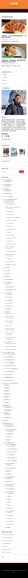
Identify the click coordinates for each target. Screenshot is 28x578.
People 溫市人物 (7, 374)
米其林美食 (5, 413)
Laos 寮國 (6, 276)
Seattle (8, 339)
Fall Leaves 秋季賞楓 (8, 362)
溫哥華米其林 (7, 417)
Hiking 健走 (8, 508)
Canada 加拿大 (7, 201)
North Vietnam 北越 (10, 346)
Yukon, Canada (9, 261)
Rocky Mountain (10, 204)
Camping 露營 (9, 485)
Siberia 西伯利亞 (9, 286)
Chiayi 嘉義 (8, 294)
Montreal (9, 255)
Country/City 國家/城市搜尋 (8, 199)
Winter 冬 (9, 524)
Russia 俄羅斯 (7, 282)
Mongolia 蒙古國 (7, 279)
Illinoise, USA (8, 321)
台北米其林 (6, 414)
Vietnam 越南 (7, 342)
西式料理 (8, 474)
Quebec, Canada (9, 254)
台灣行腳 (8, 309)
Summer (9, 518)
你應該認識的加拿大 (8, 377)
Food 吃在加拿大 (7, 442)
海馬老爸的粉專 (5, 161)
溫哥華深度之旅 (7, 193)
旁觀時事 (6, 390)
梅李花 (8, 499)
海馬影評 (6, 399)
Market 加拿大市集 (8, 476)
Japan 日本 (6, 270)
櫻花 (8, 505)
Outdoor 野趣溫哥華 (8, 371)
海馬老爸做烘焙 (7, 407)
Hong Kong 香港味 (11, 448)
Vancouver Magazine (7, 537)
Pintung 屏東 (8, 300)
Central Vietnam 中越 (10, 343)
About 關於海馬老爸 (7, 180)
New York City (10, 330)
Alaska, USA (8, 313)
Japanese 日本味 (10, 451)
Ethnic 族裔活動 (9, 488)
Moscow (8, 283)
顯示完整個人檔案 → (6, 139)
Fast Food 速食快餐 (10, 468)
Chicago (9, 322)
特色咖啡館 (9, 431)
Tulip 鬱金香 (9, 493)
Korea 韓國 (6, 273)
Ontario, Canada (9, 246)
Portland (9, 334)
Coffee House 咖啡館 (10, 429)
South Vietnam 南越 (10, 349)
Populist (5, 546)
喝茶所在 (8, 439)
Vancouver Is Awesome (8, 534)
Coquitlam (9, 211)
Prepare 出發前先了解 (7, 380)
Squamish (9, 226)
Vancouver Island (11, 238)
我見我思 (6, 387)
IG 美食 (4, 77)
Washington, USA (9, 337)
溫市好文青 (6, 186)
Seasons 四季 (9, 511)
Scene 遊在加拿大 (8, 484)
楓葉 (8, 502)
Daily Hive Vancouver (7, 540)
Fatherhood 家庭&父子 (9, 365)
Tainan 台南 (8, 303)
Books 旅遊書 (6, 189)
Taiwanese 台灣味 (11, 457)
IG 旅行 (4, 80)
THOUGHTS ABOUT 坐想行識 (9, 383)
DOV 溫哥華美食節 (8, 359)
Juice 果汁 (8, 436)
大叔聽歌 (6, 384)
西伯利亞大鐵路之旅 (10, 289)
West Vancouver (10, 243)
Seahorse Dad (5, 39)
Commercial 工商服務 (7, 196)
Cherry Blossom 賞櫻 (8, 354)
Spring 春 (9, 515)
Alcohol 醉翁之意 (9, 426)
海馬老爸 (4, 117)
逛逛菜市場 (8, 481)
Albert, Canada (9, 202)
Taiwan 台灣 (10, 32)
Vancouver (9, 235)
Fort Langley (10, 214)
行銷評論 (6, 402)
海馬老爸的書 (7, 181)
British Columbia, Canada (8, 56)
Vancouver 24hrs (7, 549)
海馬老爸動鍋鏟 (7, 410)
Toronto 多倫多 (10, 251)
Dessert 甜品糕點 (17, 56)
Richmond (9, 223)
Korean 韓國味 (10, 454)
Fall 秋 (8, 512)
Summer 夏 (9, 521)
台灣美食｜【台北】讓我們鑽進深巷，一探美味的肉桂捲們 (14, 36)
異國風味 (8, 471)
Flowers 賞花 (8, 491)
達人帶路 (5, 420)
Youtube (5, 83)
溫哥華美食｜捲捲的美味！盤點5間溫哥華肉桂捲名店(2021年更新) (14, 61)
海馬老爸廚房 (5, 405)
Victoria (9, 241)
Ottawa (8, 248)
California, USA (9, 316)
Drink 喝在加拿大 (7, 424)
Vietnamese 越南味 (11, 460)
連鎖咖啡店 (9, 434)
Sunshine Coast (10, 229)
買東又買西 (8, 478)
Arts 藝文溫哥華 (6, 184)
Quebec (9, 258)
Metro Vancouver (7, 552)
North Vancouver (11, 220)
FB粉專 (4, 74)
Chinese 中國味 (10, 445)
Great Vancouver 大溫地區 (12, 217)
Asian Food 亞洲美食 (10, 444)
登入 (3, 556)
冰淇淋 (8, 465)
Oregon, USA (8, 333)
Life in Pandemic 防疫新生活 (10, 368)
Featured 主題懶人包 (7, 352)
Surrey (8, 232)
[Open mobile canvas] (1, 10)
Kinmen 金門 (8, 297)
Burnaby (9, 208)
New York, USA (9, 328)
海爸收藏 (6, 393)
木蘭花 (8, 496)
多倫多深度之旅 (7, 190)
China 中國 (6, 267)
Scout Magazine (6, 543)
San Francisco (10, 318)
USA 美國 (6, 312)
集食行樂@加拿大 (6, 423)
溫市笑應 (14, 3)
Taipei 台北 (5, 32)
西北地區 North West (10, 264)
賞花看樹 (8, 527)
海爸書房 (6, 396)
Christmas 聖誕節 (8, 356)
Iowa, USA (8, 325)
